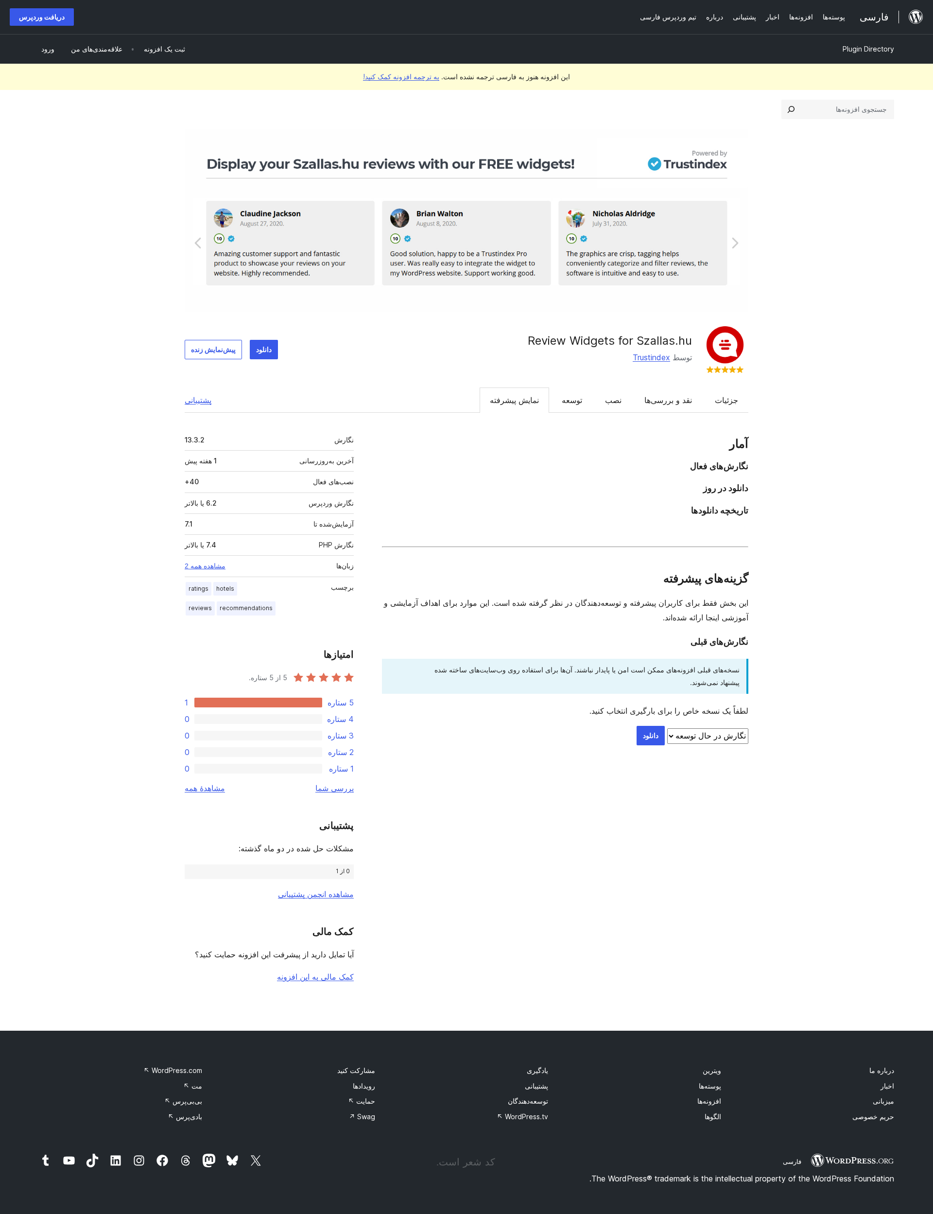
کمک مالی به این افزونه (315, 977)
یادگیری (537, 1070)
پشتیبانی (198, 400)
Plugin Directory (868, 49)
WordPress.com (172, 1070)
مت (192, 1086)
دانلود (264, 349)
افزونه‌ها (709, 1101)
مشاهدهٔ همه (205, 788)
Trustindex (651, 357)
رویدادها (364, 1086)
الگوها (713, 1116)
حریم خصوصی (873, 1116)
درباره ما (881, 1070)
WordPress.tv (522, 1116)
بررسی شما (334, 788)
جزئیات (726, 400)
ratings (198, 588)
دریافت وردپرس (42, 17)
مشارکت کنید (356, 1070)
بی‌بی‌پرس (183, 1101)
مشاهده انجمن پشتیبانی (316, 894)
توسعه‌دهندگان (528, 1101)
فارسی (792, 1161)
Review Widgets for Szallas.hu (610, 341)
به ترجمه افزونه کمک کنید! (401, 76)
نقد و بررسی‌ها (668, 400)
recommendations (246, 608)
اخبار (887, 1086)
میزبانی (883, 1101)
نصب (613, 400)
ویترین (712, 1070)
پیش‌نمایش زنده (213, 349)
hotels (225, 588)
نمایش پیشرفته (514, 400)
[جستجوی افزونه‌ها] (791, 109)
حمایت (361, 1101)
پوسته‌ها (710, 1086)
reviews (200, 608)
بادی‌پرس (185, 1116)
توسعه (572, 400)
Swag (362, 1116)
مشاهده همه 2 (205, 566)
